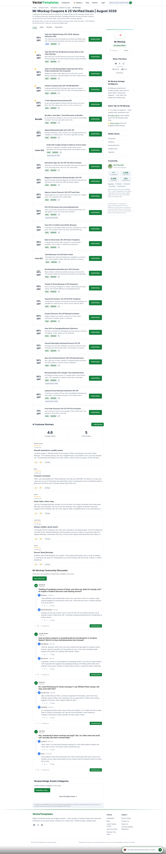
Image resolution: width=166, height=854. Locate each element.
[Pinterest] (42, 825)
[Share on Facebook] (115, 63)
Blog (87, 3)
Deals (42, 27)
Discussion (58, 27)
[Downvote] (47, 605)
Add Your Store (112, 829)
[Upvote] (42, 605)
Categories (66, 3)
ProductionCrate (113, 145)
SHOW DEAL (95, 57)
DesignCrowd (112, 149)
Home (35, 7)
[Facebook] (34, 825)
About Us (124, 824)
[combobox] (120, 2)
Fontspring (111, 138)
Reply (53, 605)
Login (103, 3)
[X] (38, 825)
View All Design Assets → (68, 796)
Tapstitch (111, 152)
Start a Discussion (39, 578)
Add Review (97, 424)
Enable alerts (114, 115)
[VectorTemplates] (45, 3)
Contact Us (125, 821)
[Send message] (160, 850)
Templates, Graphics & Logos (60, 7)
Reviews (49, 27)
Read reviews (115, 123)
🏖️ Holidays (78, 3)
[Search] (130, 2)
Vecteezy (111, 142)
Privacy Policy (126, 818)
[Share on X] (119, 63)
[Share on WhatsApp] (123, 63)
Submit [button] (95, 3)
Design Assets (44, 7)
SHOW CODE (95, 39)
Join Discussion (96, 626)
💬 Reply (47, 462)
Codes (35, 27)
